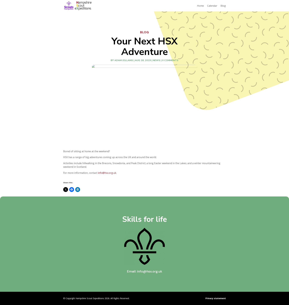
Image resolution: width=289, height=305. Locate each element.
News (156, 60)
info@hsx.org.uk (107, 172)
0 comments (170, 60)
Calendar (212, 5)
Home (200, 5)
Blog (223, 5)
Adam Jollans (123, 60)
